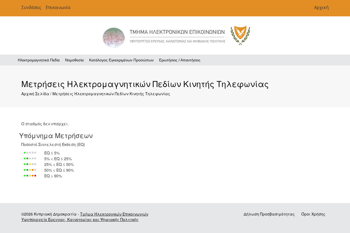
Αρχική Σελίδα (35, 93)
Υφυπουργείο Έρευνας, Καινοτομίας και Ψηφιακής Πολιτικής (80, 219)
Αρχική (321, 7)
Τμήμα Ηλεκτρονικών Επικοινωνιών (114, 214)
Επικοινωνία (58, 7)
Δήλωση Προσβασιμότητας (270, 214)
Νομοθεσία (74, 60)
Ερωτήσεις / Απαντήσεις (179, 60)
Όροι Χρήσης (313, 214)
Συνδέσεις (31, 7)
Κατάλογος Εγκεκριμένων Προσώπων (121, 60)
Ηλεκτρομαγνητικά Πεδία (39, 60)
